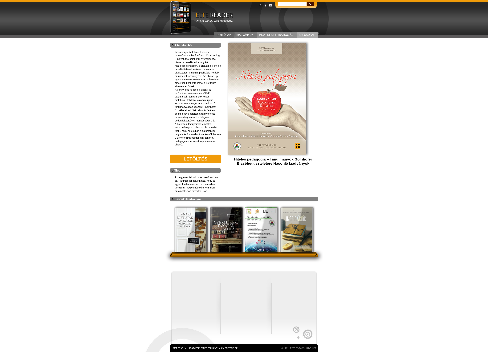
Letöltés (195, 158)
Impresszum (179, 348)
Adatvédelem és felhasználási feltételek (213, 348)
